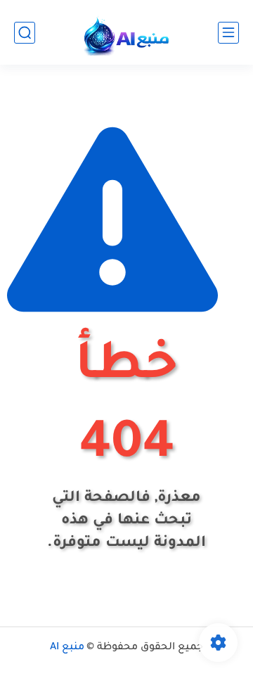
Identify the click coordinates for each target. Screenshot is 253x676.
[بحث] (24, 33)
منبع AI (67, 647)
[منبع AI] (127, 32)
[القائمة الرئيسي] (228, 33)
